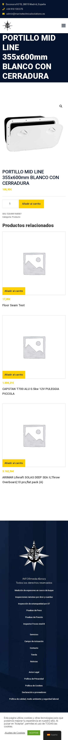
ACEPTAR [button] (33, 733)
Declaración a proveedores (34, 692)
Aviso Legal (34, 672)
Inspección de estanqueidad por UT (34, 604)
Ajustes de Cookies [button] (15, 732)
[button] (61, 106)
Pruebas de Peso (34, 610)
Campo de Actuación (34, 641)
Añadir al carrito (31, 203)
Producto (16, 217)
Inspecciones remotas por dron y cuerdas (34, 597)
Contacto (34, 648)
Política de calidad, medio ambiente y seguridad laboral (34, 699)
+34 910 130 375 (14, 9)
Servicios (34, 634)
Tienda (34, 654)
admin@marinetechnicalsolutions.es (25, 14)
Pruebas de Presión (34, 617)
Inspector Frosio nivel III (34, 624)
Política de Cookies (34, 685)
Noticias (34, 661)
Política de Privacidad (34, 679)
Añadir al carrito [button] (14, 291)
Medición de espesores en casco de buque (34, 590)
